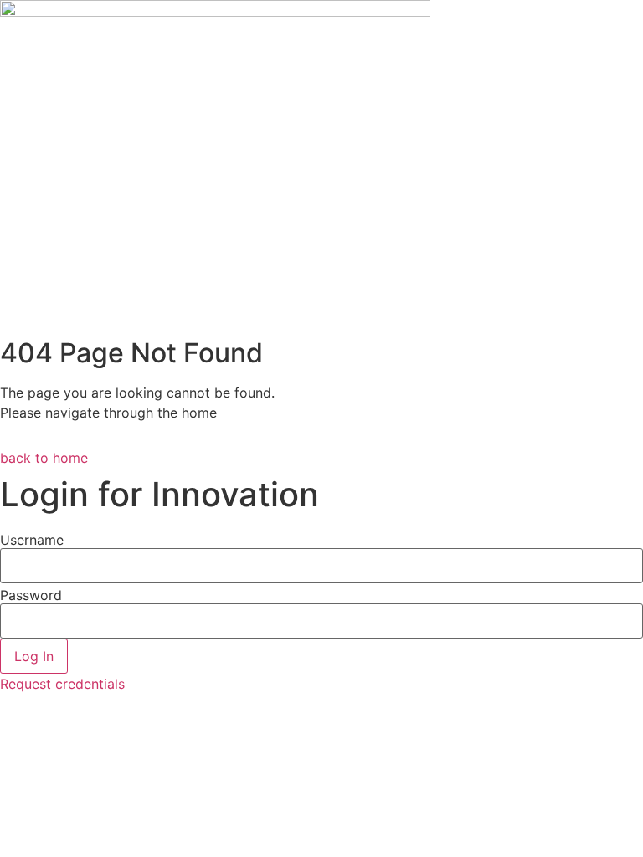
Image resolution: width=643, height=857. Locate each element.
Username (32, 540)
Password (31, 595)
